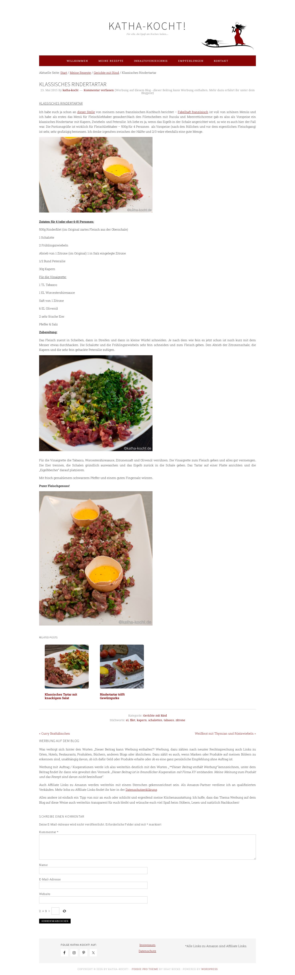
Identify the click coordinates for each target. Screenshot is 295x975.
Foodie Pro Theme (145, 969)
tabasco (169, 720)
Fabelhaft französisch (193, 112)
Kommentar (49, 832)
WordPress (209, 969)
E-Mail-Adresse (50, 879)
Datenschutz (147, 951)
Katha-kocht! (147, 26)
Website (44, 894)
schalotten (155, 720)
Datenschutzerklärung (141, 790)
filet (132, 720)
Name (43, 865)
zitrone (180, 720)
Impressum (147, 945)
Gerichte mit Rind (155, 715)
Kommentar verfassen (99, 90)
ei (127, 720)
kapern (142, 720)
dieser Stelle (86, 112)
